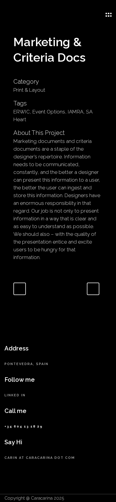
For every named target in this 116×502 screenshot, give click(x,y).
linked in (15, 395)
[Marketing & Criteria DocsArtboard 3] (14, 74)
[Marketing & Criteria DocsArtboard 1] (15, 74)
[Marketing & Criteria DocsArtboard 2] (16, 74)
